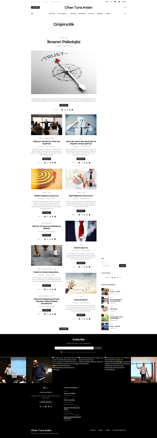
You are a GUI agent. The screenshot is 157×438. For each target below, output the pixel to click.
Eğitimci (33, 1)
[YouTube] (115, 277)
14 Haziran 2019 (113, 320)
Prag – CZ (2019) (115, 326)
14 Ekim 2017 (75, 302)
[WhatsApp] (125, 1)
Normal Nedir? (81, 300)
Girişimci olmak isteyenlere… (46, 272)
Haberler (100, 13)
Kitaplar (91, 13)
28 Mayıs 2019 (113, 328)
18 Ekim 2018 (75, 198)
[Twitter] (110, 277)
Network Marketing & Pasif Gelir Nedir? (72, 417)
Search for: (104, 262)
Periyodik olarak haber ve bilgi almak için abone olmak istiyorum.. (79, 352)
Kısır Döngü (113, 309)
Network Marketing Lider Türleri (72, 408)
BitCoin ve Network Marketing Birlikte (46, 227)
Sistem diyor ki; (81, 248)
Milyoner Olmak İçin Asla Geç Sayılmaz (46, 142)
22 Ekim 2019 (58, 45)
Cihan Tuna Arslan (78, 7)
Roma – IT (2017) (115, 291)
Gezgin (46, 1)
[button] (125, 13)
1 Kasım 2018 (41, 198)
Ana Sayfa (52, 13)
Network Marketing (56, 1)
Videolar (73, 13)
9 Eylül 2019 (41, 146)
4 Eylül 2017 (41, 306)
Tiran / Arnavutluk (69, 400)
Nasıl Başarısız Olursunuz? (81, 196)
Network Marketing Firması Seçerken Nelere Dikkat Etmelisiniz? (46, 301)
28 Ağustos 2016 (67, 402)
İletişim (107, 13)
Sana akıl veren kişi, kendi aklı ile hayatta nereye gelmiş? (81, 142)
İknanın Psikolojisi (63, 41)
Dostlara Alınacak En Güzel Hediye (116, 317)
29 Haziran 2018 (67, 395)
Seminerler (82, 13)
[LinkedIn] (123, 1)
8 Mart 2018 (112, 303)
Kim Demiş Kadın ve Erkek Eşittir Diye (116, 300)
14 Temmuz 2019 (75, 146)
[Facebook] (112, 277)
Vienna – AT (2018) (69, 393)
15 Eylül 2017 (113, 293)
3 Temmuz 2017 (67, 420)
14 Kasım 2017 (41, 275)
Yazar (39, 1)
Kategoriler (62, 13)
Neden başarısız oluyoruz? (46, 196)
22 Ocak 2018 (41, 231)
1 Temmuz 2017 (67, 411)
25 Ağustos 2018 (75, 250)
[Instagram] (107, 277)
